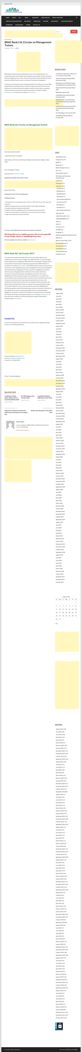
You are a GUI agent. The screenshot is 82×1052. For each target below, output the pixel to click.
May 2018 (58, 563)
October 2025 (60, 320)
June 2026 (59, 299)
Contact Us (36, 24)
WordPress (68, 1049)
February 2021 (60, 473)
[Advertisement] (34, 34)
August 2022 (59, 424)
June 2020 (59, 495)
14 (72, 609)
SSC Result (60, 207)
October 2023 (60, 821)
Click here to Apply (19, 173)
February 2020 (60, 506)
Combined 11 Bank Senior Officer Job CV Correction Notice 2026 (12, 397)
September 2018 (60, 552)
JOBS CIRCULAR (45, 17)
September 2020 (60, 487)
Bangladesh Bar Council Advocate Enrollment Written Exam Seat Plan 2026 (65, 101)
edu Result (27, 21)
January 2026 (59, 312)
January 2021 (59, 476)
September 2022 (60, 421)
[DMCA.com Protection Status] (59, 1030)
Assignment (54, 21)
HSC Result (60, 196)
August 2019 (59, 522)
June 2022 (59, 429)
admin (17, 48)
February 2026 (60, 310)
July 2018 (58, 557)
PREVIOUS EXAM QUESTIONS (14, 21)
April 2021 (59, 468)
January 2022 (59, 443)
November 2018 (60, 547)
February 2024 (60, 375)
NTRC (57, 224)
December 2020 (60, 478)
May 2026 (58, 301)
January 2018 (59, 574)
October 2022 (60, 419)
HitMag (75, 1049)
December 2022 (60, 413)
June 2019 (59, 527)
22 (76, 612)
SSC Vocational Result (63, 210)
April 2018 (59, 566)
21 (72, 612)
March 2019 (59, 536)
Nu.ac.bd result (61, 202)
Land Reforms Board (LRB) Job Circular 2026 (45, 397)
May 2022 (58, 432)
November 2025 (60, 318)
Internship (9, 24)
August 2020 (59, 489)
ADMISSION (35, 17)
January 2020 (59, 508)
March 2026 (59, 307)
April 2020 (59, 500)
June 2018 (59, 560)
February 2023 (60, 408)
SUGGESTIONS (19, 24)
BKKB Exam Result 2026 (62, 92)
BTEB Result (60, 191)
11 (63, 609)
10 (60, 609)
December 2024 (60, 348)
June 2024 (59, 364)
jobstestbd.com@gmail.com (17, 358)
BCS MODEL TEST (61, 173)
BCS (20, 17)
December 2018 (60, 544)
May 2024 (58, 367)
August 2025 (59, 326)
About (14, 17)
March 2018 (59, 568)
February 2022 (60, 440)
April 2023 (59, 402)
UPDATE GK (59, 254)
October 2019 (60, 517)
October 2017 (60, 582)
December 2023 (60, 816)
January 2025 (59, 345)
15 (76, 609)
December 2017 (60, 576)
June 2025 (59, 331)
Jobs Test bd (17, 1049)
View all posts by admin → (23, 430)
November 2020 (60, 481)
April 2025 (59, 337)
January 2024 (59, 378)
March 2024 (59, 372)
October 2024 (60, 353)
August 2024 (59, 359)
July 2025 (58, 329)
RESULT (58, 238)
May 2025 (58, 334)
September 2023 (60, 389)
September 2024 (60, 356)
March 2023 (59, 405)
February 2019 (60, 538)
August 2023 (59, 391)
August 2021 (59, 457)
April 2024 (59, 369)
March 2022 (59, 438)
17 (60, 612)
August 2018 (59, 555)
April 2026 (59, 304)
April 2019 (59, 533)
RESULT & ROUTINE (57, 17)
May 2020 (58, 497)
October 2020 (60, 484)
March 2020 (59, 503)
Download (37, 21)
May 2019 (58, 530)
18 (63, 612)
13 (69, 609)
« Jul (56, 623)
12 (66, 609)
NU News (45, 21)
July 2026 (58, 296)
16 (56, 612)
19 (66, 612)
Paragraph (59, 232)
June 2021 (59, 462)
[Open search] (76, 17)
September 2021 (60, 454)
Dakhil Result (60, 194)
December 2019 (60, 511)
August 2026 (59, 293)
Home (7, 17)
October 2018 (60, 549)
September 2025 (60, 323)
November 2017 (60, 579)
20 (69, 612)
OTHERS (28, 24)
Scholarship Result (67, 21)
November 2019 (60, 514)
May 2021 (58, 465)
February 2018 (60, 571)
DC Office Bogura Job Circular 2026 (27, 397)
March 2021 (59, 470)
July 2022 (58, 427)
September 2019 (60, 519)
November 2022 (60, 416)
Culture (58, 180)
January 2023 (59, 410)
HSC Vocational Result (63, 199)
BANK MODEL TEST (61, 168)
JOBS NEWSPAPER (61, 218)
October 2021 (60, 451)
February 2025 (60, 342)
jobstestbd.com (9, 92)
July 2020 (58, 492)
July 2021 (58, 459)
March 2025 (59, 340)
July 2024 (58, 361)
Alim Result (60, 188)
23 (56, 615)
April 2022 (59, 435)
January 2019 (59, 541)
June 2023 (59, 397)
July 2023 (58, 394)
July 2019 (58, 525)
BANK (26, 17)
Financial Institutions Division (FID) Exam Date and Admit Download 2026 (65, 108)
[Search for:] (66, 31)
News (57, 221)
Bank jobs (58, 165)
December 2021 (60, 446)
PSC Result (60, 204)
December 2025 (60, 315)
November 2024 (60, 350)
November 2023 (60, 819)
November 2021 (60, 448)
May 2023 (58, 399)
